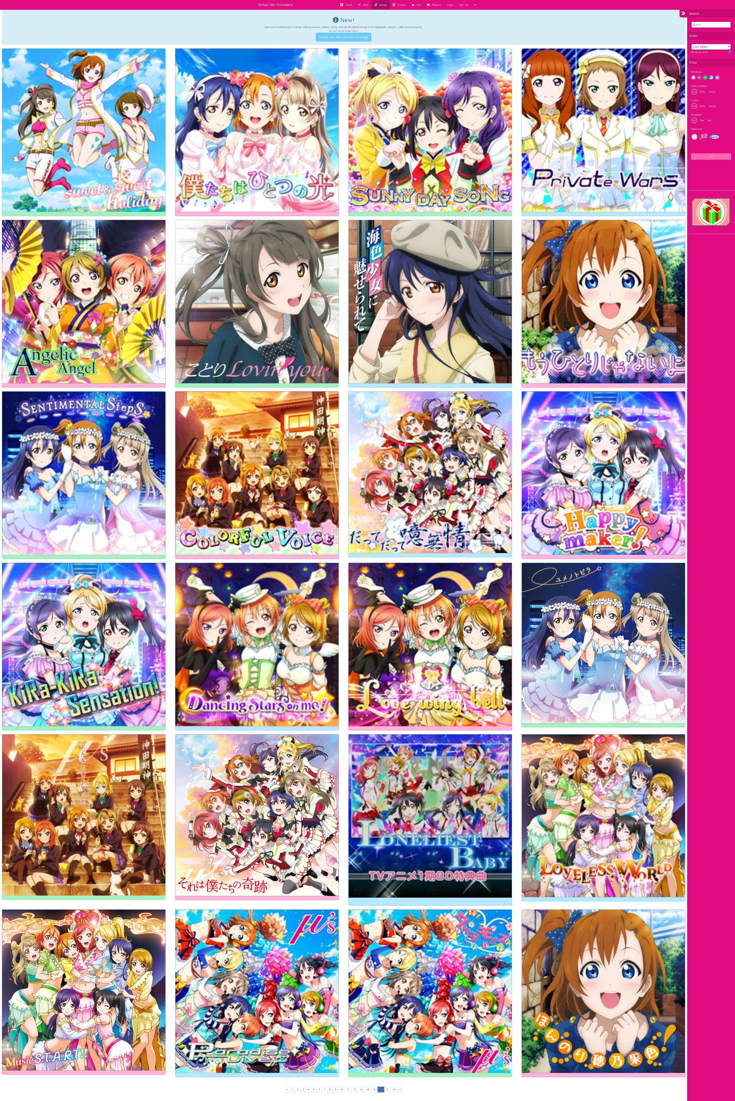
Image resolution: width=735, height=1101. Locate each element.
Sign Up (463, 4)
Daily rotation (699, 85)
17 (387, 1089)
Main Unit (696, 128)
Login (450, 4)
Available (696, 114)
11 (348, 1089)
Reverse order (699, 52)
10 (342, 1089)
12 (355, 1089)
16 (381, 1089)
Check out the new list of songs (343, 37)
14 (368, 1089)
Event (694, 100)
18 (394, 1089)
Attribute (696, 71)
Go (711, 156)
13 (361, 1089)
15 (374, 1089)
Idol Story (352, 31)
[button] (416, 5)
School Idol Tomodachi (275, 5)
